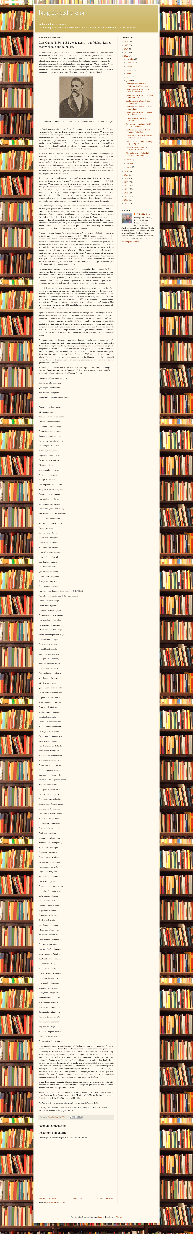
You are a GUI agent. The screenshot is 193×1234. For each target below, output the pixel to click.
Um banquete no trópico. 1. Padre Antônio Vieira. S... (138, 130)
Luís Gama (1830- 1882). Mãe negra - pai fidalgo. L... (139, 142)
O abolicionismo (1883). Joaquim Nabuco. (138, 119)
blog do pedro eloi (62, 12)
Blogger (119, 1217)
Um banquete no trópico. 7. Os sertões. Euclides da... (137, 90)
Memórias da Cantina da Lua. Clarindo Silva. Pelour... (137, 148)
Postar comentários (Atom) (55, 1202)
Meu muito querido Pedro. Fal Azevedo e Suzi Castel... (137, 154)
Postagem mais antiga (105, 1198)
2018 (126, 182)
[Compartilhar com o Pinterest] (81, 1117)
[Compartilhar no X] (76, 1117)
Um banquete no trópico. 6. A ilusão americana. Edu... (139, 96)
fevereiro (130, 163)
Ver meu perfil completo (130, 241)
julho (129, 77)
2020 (126, 175)
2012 (126, 203)
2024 (126, 49)
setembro (130, 70)
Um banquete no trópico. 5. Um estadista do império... (138, 102)
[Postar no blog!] (73, 1117)
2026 (126, 41)
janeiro (129, 167)
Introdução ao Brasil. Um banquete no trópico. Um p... (139, 136)
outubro (130, 66)
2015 (126, 192)
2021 (126, 171)
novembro (131, 62)
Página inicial (77, 1198)
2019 (126, 178)
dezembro (130, 59)
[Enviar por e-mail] (71, 1117)
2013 (126, 200)
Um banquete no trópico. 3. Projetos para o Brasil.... (139, 107)
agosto (129, 73)
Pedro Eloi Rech (143, 214)
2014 (126, 196)
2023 (126, 52)
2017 (126, 185)
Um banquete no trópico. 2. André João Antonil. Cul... (139, 113)
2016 (126, 189)
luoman (101, 1217)
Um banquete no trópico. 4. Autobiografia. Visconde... (137, 84)
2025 (126, 45)
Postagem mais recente (47, 1198)
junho (129, 80)
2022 (126, 56)
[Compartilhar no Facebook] (78, 1117)
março (129, 159)
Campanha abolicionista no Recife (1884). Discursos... (138, 125)
